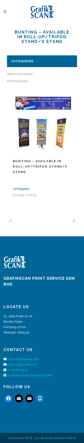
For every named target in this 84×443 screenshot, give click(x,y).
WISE (29, 438)
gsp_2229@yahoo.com (23, 359)
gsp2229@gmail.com (22, 364)
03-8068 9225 (17, 370)
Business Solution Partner (59, 438)
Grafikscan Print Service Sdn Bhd (29, 375)
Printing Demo (17, 81)
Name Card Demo (20, 74)
